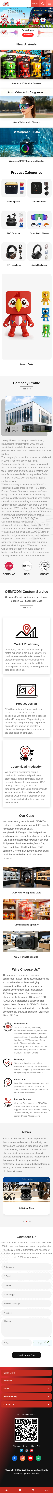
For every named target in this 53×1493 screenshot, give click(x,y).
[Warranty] (8, 1062)
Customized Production (26, 766)
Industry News (26, 1208)
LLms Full (35, 1446)
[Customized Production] (26, 753)
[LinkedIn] (21, 1451)
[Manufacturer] (8, 1027)
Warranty (19, 1059)
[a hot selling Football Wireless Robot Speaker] (26, 17)
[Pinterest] (31, 1451)
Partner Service (22, 1099)
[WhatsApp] (38, 1458)
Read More (28, 35)
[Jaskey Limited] (6, 3)
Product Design (26, 703)
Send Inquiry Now (26, 1355)
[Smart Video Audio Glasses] (26, 103)
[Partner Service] (8, 1102)
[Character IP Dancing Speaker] (26, 64)
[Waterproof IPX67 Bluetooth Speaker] (26, 142)
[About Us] (26, 416)
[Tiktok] (26, 1451)
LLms (25, 1446)
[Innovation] (8, 1082)
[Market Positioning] (26, 631)
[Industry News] (26, 1189)
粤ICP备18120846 (31, 1473)
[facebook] (15, 1458)
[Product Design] (26, 690)
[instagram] (22, 1458)
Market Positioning (26, 644)
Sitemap (16, 1446)
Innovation (20, 1079)
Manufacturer (21, 1023)
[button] (13, 25)
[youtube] (30, 1458)
